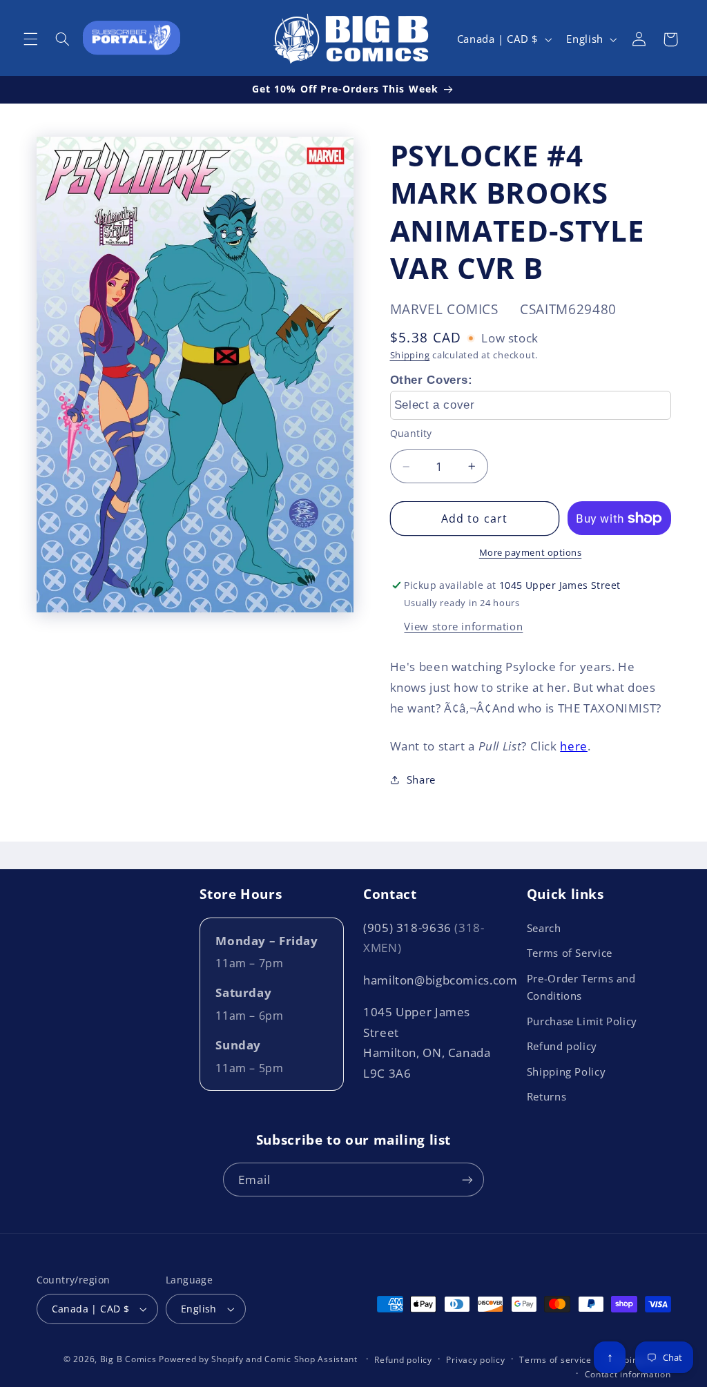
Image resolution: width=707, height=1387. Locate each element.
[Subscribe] (467, 1179)
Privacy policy (475, 1360)
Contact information (628, 1374)
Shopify (227, 1359)
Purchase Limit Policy (582, 1021)
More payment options (530, 553)
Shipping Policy (566, 1071)
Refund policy (562, 1046)
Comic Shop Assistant (311, 1359)
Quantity (411, 433)
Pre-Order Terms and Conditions (581, 987)
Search (544, 928)
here (574, 746)
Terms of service (555, 1360)
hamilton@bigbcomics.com (440, 980)
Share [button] (421, 779)
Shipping (410, 355)
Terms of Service (569, 953)
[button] (30, 39)
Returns (546, 1096)
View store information (463, 626)
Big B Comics (128, 1359)
